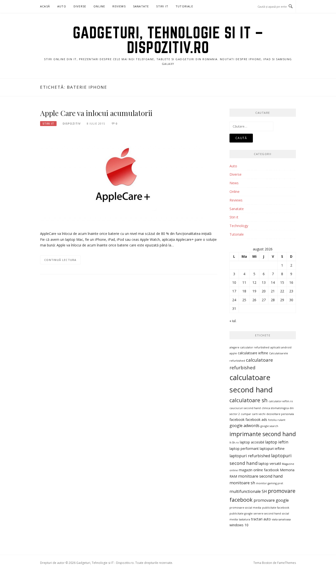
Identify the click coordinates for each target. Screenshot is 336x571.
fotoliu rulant (276, 420)
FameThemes (286, 563)
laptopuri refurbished (249, 455)
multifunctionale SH (248, 491)
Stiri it (48, 123)
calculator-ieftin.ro (281, 401)
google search (269, 426)
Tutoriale (184, 6)
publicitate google (241, 513)
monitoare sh (242, 482)
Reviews (118, 6)
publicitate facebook (275, 507)
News (234, 183)
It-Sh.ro (234, 442)
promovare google (271, 500)
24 (234, 300)
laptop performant (244, 448)
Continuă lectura (60, 260)
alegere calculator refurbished (249, 347)
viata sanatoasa (281, 519)
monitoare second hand (260, 476)
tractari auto (261, 519)
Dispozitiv (72, 123)
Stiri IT (162, 6)
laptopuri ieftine (272, 448)
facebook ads (256, 419)
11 (244, 282)
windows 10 (238, 525)
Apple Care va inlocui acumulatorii (96, 113)
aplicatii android (280, 347)
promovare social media (245, 507)
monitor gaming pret (269, 483)
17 (234, 291)
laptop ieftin (276, 442)
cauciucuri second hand (245, 408)
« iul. (232, 320)
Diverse (80, 6)
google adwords (244, 425)
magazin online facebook (259, 470)
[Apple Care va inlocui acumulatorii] (121, 178)
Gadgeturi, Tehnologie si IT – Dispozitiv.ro (168, 40)
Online (99, 6)
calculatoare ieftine (253, 353)
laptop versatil (270, 463)
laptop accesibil (252, 442)
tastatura (244, 519)
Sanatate (141, 6)
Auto (61, 6)
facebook (236, 419)
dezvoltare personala (280, 414)
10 (234, 282)
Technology (238, 225)
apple (233, 353)
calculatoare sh (248, 400)
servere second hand (267, 513)
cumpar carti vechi (253, 414)
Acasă (45, 6)
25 (244, 300)
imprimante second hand (262, 434)
